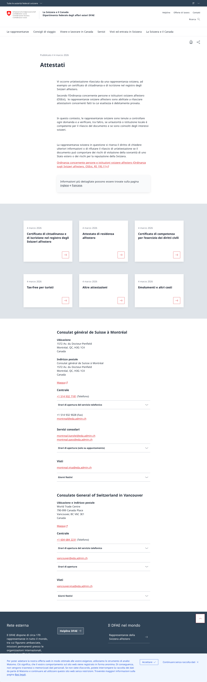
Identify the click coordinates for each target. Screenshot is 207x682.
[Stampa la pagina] (191, 42)
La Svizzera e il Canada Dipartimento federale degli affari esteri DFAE (68, 14)
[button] (18, 31)
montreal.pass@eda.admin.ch (75, 439)
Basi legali (20, 674)
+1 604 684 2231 (66, 539)
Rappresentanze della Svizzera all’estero (122, 636)
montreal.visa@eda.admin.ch (74, 467)
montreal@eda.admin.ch (71, 418)
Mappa (61, 382)
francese (77, 185)
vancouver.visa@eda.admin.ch (75, 586)
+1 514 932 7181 (66, 396)
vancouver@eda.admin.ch (72, 558)
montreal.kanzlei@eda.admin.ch (76, 435)
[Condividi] (198, 42)
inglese (64, 185)
